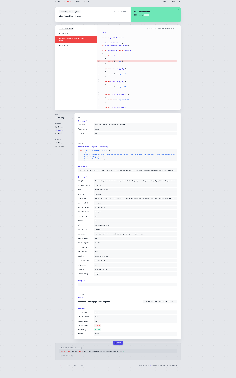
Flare (153, 365)
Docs (75, 365)
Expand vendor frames (67, 28)
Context (58, 139)
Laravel (83, 365)
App (56, 114)
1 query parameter (66, 355)
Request (58, 124)
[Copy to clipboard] (175, 125)
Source (68, 365)
